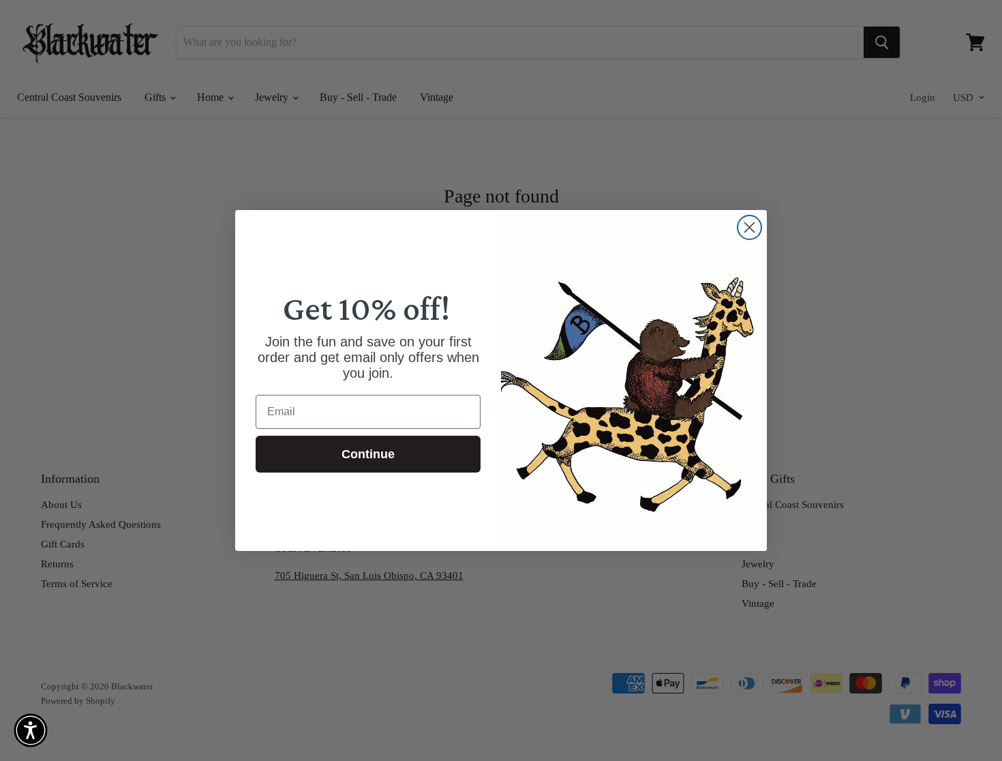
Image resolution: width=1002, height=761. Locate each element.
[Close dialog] (749, 227)
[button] (31, 730)
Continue (368, 454)
